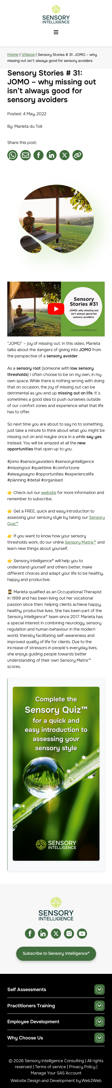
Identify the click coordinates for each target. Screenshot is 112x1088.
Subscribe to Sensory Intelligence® (56, 953)
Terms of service (50, 1066)
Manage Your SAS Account (56, 1073)
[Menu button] (56, 32)
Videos (28, 54)
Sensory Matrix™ (80, 542)
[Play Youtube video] (56, 309)
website (48, 492)
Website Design (25, 1080)
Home (12, 54)
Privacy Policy (82, 1066)
